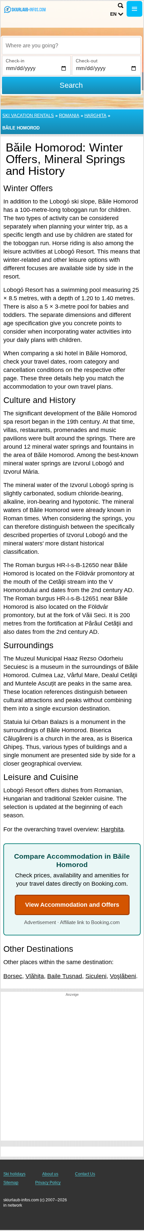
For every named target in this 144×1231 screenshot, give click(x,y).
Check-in (15, 60)
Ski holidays (14, 1174)
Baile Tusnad (64, 976)
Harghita (95, 115)
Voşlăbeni (123, 976)
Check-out (86, 60)
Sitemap (10, 1182)
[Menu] (134, 9)
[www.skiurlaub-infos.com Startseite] (25, 9)
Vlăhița (34, 976)
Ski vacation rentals (28, 115)
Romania (69, 115)
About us (50, 1174)
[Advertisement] (72, 1069)
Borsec (12, 976)
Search (71, 85)
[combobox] (71, 46)
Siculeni (95, 976)
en (113, 14)
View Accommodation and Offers (72, 904)
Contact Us (85, 1174)
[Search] (120, 5)
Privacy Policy (48, 1182)
